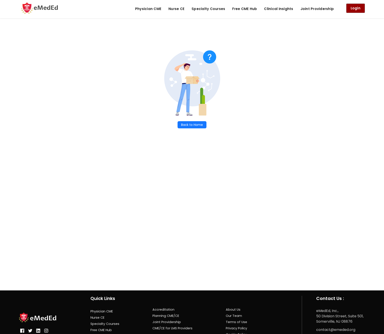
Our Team (234, 316)
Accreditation (163, 309)
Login (355, 8)
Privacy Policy (236, 328)
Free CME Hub (244, 8)
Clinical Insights (278, 8)
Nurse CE (176, 8)
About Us (233, 309)
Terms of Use (236, 322)
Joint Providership (317, 8)
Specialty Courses (208, 8)
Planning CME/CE (165, 316)
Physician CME (148, 8)
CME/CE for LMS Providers (172, 328)
